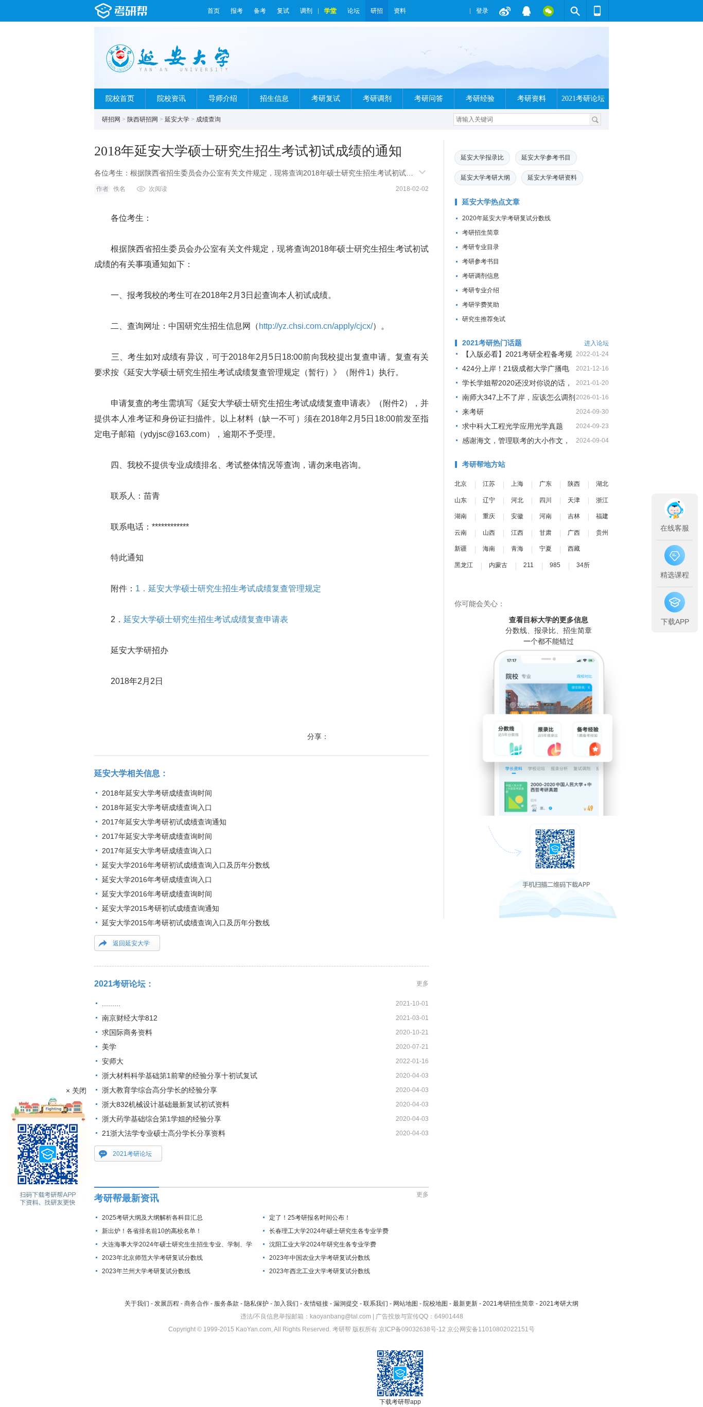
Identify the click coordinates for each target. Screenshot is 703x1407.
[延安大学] (168, 62)
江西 (517, 532)
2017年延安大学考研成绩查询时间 (157, 836)
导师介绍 (222, 98)
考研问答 (428, 98)
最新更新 (465, 1303)
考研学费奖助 (480, 304)
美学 (109, 1047)
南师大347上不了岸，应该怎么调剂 (518, 397)
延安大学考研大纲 (485, 177)
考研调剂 (377, 98)
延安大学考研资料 (552, 177)
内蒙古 (498, 565)
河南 (545, 516)
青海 (517, 548)
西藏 (574, 548)
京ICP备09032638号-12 (412, 1329)
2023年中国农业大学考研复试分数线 (319, 1257)
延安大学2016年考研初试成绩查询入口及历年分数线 (186, 865)
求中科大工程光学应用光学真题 (512, 426)
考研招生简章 (480, 232)
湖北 (602, 483)
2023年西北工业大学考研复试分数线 (319, 1271)
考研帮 (148, 11)
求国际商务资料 (127, 1032)
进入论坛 (596, 343)
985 (555, 565)
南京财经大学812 (129, 1018)
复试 (283, 10)
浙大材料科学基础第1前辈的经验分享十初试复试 (179, 1075)
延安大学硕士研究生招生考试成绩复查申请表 (206, 619)
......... (111, 1003)
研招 (377, 10)
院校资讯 (171, 98)
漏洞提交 (345, 1303)
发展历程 (166, 1303)
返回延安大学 (131, 943)
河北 (517, 500)
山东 (460, 500)
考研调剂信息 (480, 275)
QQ (526, 11)
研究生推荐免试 (483, 319)
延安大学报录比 (482, 157)
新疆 (460, 548)
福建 (602, 516)
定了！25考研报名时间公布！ (309, 1217)
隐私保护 (256, 1303)
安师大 (113, 1061)
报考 (237, 10)
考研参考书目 (480, 261)
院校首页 (120, 98)
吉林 (574, 516)
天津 (574, 500)
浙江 (602, 500)
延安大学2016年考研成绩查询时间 (157, 894)
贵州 (602, 532)
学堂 (330, 10)
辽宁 (489, 500)
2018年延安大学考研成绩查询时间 (157, 793)
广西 (574, 532)
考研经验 (480, 98)
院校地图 (435, 1303)
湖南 (460, 516)
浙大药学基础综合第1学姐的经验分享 (161, 1119)
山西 (489, 532)
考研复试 (325, 98)
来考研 (473, 412)
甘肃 (545, 532)
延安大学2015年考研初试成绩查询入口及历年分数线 (186, 923)
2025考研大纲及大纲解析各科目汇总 (152, 1217)
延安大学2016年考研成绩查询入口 (157, 879)
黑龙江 (463, 565)
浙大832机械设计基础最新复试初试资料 (166, 1104)
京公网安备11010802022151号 (491, 1329)
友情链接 (316, 1303)
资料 (400, 10)
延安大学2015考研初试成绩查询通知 (160, 908)
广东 (545, 483)
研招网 (111, 119)
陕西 (574, 483)
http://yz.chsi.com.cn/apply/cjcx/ (316, 326)
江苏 (489, 483)
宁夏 (545, 548)
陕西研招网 (142, 119)
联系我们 (375, 1303)
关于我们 (137, 1303)
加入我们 (286, 1303)
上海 (517, 483)
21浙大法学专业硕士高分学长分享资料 (163, 1133)
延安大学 (177, 119)
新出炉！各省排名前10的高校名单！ (152, 1231)
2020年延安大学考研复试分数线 (506, 218)
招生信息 (274, 98)
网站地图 (405, 1303)
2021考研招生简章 (508, 1303)
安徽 (517, 516)
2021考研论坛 (583, 98)
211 (528, 565)
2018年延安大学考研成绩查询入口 (157, 807)
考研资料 (531, 98)
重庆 (489, 516)
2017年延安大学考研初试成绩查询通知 (164, 822)
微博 (505, 11)
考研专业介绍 (480, 290)
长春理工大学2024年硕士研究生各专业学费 (329, 1231)
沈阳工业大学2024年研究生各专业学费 (322, 1244)
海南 (489, 548)
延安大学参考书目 (546, 157)
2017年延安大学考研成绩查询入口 (157, 851)
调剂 (306, 10)
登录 (482, 10)
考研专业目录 (480, 247)
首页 (213, 10)
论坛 (353, 10)
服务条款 (226, 1303)
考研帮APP (597, 11)
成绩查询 (208, 119)
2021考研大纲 (558, 1303)
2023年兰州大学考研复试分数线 (146, 1271)
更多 (422, 983)
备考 (260, 10)
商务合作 (196, 1303)
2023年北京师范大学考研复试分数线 (152, 1257)
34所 (583, 565)
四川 (545, 500)
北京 (460, 483)
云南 (460, 532)
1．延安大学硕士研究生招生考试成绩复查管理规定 (228, 588)
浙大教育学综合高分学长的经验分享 (159, 1090)
